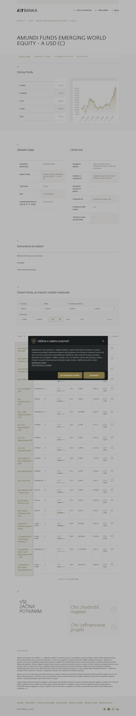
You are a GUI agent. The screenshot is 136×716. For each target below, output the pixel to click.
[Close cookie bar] (103, 341)
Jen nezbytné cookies (69, 375)
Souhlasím (94, 375)
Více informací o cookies (41, 365)
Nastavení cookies (39, 362)
